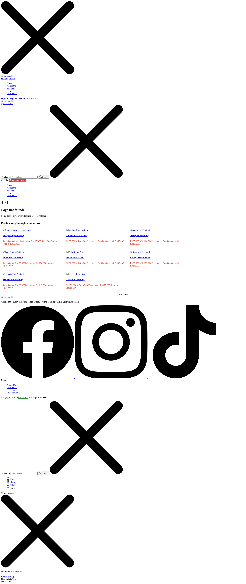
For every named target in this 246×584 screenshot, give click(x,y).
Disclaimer (12, 390)
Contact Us (12, 93)
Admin (12, 485)
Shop (12, 482)
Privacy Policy (13, 392)
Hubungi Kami (8, 78)
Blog (9, 91)
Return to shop (7, 576)
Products (11, 88)
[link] (38, 377)
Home (9, 83)
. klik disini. (19, 98)
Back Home (123, 294)
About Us (11, 86)
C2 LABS (23, 397)
